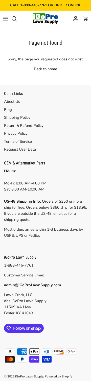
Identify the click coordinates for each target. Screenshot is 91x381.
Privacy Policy (16, 133)
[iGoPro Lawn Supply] (45, 18)
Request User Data (20, 149)
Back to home (45, 69)
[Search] (16, 18)
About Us (12, 101)
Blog (8, 109)
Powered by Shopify (58, 376)
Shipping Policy (17, 117)
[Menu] (5, 18)
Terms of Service (18, 141)
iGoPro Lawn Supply (29, 376)
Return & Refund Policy (23, 125)
